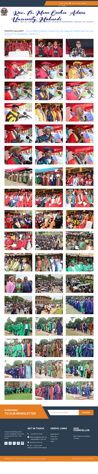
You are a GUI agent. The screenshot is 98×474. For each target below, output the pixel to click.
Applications (54, 434)
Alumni (78, 3)
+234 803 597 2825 (36, 434)
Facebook (63, 5)
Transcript (53, 436)
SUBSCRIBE (86, 412)
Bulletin (84, 3)
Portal (66, 3)
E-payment (54, 439)
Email (73, 3)
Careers (61, 3)
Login (52, 441)
